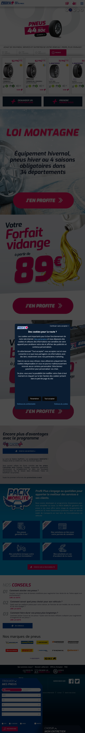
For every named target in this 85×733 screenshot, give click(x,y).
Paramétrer (34, 399)
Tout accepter (49, 399)
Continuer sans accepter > (59, 326)
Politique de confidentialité (26, 404)
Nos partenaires (40, 339)
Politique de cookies (61, 404)
